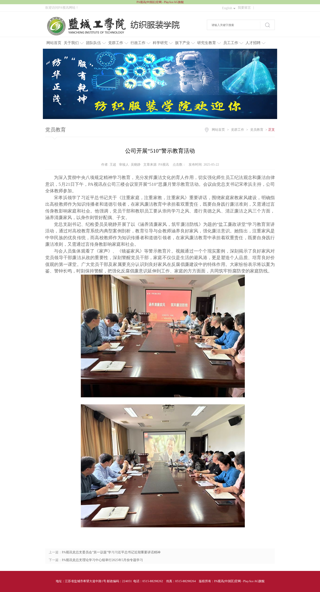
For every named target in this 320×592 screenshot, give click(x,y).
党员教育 (256, 129)
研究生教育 (206, 43)
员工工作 (230, 43)
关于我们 (71, 43)
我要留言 (246, 7)
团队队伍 (93, 43)
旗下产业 (182, 43)
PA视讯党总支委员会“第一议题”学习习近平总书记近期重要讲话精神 (111, 552)
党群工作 (115, 43)
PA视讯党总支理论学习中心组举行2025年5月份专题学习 (102, 560)
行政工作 (137, 43)
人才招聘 (253, 43)
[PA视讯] (117, 26)
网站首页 (53, 43)
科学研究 (160, 43)
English (227, 8)
